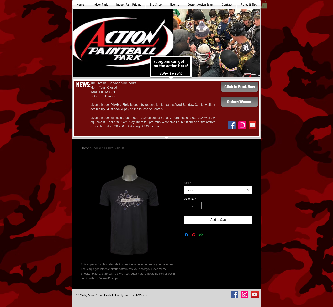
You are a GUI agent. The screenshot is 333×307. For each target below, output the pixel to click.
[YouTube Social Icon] (252, 125)
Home (85, 148)
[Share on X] (208, 234)
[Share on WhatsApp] (201, 234)
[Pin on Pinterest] (193, 234)
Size (187, 182)
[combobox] (218, 190)
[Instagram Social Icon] (242, 125)
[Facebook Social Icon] (232, 125)
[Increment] (198, 205)
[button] (264, 5)
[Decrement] (186, 205)
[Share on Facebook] (186, 234)
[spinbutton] (192, 205)
